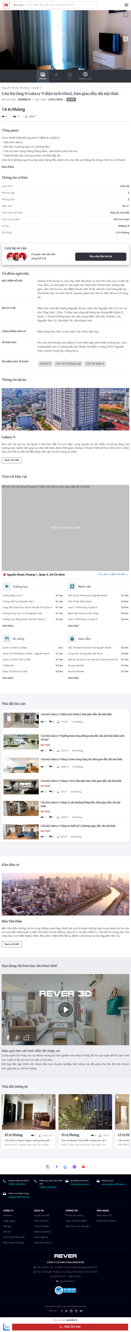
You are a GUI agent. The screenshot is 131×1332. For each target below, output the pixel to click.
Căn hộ (124, 186)
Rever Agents (41, 1237)
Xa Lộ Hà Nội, (83, 1145)
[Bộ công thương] (65, 1290)
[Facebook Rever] (62, 1310)
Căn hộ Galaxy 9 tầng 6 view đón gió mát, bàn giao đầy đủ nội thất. (81, 781)
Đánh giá (53, 1311)
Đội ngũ (7, 1226)
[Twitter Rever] (66, 1310)
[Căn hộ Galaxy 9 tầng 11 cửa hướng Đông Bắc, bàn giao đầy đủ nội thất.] (21, 809)
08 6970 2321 (59, 1277)
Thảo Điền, (96, 1145)
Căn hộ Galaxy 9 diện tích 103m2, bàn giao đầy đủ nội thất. (76, 714)
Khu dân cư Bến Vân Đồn (112, 574)
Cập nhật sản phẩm (76, 1221)
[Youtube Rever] (81, 1310)
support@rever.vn (19, 1197)
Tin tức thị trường (74, 1215)
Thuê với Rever (41, 1226)
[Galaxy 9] (65, 410)
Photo (42, 79)
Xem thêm (8, 167)
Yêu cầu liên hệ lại (101, 256)
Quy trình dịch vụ (43, 1243)
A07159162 (11, 1145)
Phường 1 (25, 88)
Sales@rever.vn (80, 1184)
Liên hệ (7, 1232)
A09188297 (124, 1145)
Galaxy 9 (123, 226)
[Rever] (65, 1256)
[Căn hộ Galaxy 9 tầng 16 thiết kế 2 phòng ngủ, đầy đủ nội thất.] (21, 832)
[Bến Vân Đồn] (65, 894)
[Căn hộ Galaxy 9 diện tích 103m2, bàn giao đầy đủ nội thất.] (21, 721)
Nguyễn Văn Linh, (28, 1145)
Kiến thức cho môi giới (77, 1226)
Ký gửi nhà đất (41, 1215)
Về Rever (7, 1215)
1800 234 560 (47, 1187)
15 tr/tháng (14, 1135)
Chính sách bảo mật (14, 1237)
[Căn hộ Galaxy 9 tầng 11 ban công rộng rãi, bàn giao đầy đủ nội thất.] (21, 766)
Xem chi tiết (11, 460)
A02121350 (67, 1145)
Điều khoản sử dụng (13, 1243)
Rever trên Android (106, 1221)
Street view (85, 79)
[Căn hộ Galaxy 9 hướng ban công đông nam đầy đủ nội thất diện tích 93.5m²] (21, 742)
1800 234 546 (71, 1327)
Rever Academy (42, 1232)
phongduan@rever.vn (115, 1184)
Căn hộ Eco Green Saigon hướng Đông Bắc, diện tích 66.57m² (28, 1141)
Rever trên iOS (104, 1215)
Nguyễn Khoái (10, 88)
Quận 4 (37, 88)
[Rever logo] (6, 5)
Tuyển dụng (9, 1221)
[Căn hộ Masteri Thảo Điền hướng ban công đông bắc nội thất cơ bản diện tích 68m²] (85, 1112)
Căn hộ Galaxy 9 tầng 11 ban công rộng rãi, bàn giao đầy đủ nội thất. (82, 759)
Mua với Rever (41, 1221)
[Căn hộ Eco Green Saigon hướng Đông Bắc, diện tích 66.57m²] (28, 1112)
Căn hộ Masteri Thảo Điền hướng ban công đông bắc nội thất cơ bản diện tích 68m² (84, 1141)
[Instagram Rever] (76, 1310)
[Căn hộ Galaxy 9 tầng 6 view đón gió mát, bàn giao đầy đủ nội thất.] (21, 787)
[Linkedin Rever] (71, 1310)
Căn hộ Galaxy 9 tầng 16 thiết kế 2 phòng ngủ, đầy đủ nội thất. (78, 826)
